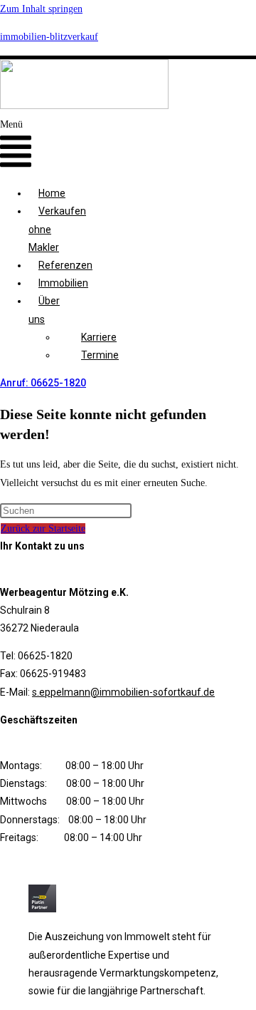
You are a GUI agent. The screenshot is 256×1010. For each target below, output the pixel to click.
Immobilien (63, 283)
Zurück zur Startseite (43, 528)
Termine (100, 355)
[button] (15, 145)
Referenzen (65, 265)
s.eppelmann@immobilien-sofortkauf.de (123, 692)
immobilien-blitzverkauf (49, 36)
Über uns (44, 309)
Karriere (99, 337)
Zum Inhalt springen (41, 9)
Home (51, 193)
